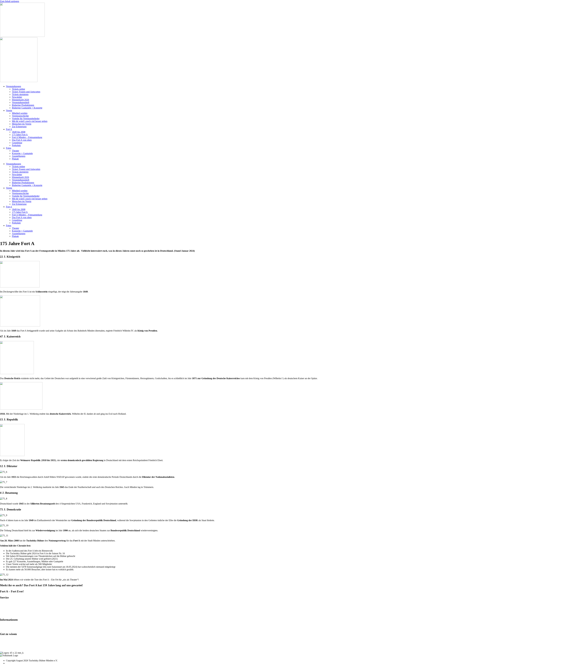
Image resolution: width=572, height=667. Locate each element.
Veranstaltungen (13, 86)
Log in (3, 639)
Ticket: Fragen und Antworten (26, 91)
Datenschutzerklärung (10, 647)
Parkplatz (16, 145)
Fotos (8, 148)
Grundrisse (17, 142)
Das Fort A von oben (22, 140)
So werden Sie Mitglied (11, 625)
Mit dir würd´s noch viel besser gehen (29, 121)
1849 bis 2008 (18, 132)
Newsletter (17, 97)
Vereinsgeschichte (20, 116)
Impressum (5, 645)
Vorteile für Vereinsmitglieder (25, 118)
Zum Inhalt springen (9, 1)
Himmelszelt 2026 (20, 99)
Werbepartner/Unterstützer (12, 628)
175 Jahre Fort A (20, 134)
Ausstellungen (18, 156)
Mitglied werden (19, 113)
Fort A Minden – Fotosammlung (27, 137)
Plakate (15, 158)
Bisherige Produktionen (23, 105)
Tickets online (18, 89)
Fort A (9, 129)
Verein (9, 110)
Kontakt (4, 642)
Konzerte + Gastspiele (22, 153)
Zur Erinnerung (19, 126)
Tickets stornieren (20, 94)
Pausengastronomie (9, 608)
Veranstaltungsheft (20, 102)
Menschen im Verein (21, 124)
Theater (15, 150)
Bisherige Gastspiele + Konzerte (27, 108)
